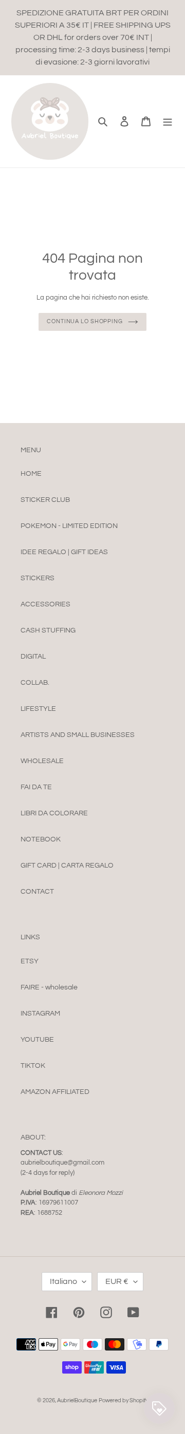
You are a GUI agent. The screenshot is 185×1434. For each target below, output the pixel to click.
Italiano (63, 1281)
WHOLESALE (42, 761)
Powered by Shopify (123, 1400)
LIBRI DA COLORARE (54, 813)
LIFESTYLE (38, 708)
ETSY (30, 961)
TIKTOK (33, 1065)
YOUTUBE (37, 1039)
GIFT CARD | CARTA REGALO (67, 865)
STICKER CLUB (45, 499)
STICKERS (37, 578)
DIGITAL (33, 656)
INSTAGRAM (40, 1013)
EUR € (116, 1281)
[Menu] (167, 121)
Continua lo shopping (85, 321)
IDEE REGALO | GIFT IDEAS (64, 552)
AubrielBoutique (77, 1400)
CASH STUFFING (48, 630)
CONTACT (37, 891)
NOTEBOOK (41, 839)
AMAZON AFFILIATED (55, 1091)
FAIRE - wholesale (49, 987)
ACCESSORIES (45, 604)
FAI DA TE (36, 787)
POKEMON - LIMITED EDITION (69, 526)
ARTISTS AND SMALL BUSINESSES (78, 735)
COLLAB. (35, 682)
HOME (31, 473)
